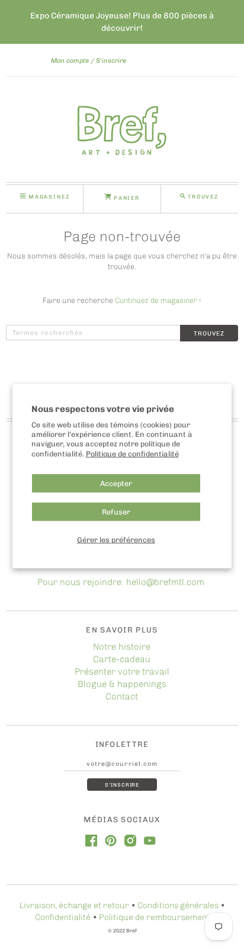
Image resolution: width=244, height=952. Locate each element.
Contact (121, 696)
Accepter (116, 483)
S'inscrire (111, 61)
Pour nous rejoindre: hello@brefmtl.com (122, 582)
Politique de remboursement (154, 917)
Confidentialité (63, 917)
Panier (125, 197)
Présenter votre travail (122, 671)
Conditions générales (178, 905)
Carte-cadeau (121, 659)
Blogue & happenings (122, 684)
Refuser (116, 511)
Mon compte (70, 61)
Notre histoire (121, 646)
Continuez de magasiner (158, 300)
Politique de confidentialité (132, 453)
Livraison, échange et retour (74, 905)
